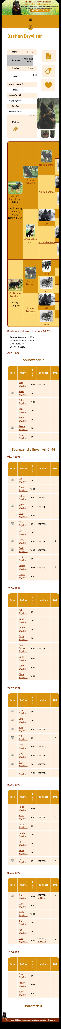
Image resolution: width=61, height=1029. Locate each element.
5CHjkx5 (42, 942)
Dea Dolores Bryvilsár (23, 648)
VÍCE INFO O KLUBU (40, 10)
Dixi (46, 224)
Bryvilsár (30, 52)
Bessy (46, 291)
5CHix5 (41, 898)
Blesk (46, 274)
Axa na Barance (47, 192)
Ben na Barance (46, 165)
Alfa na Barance (46, 242)
